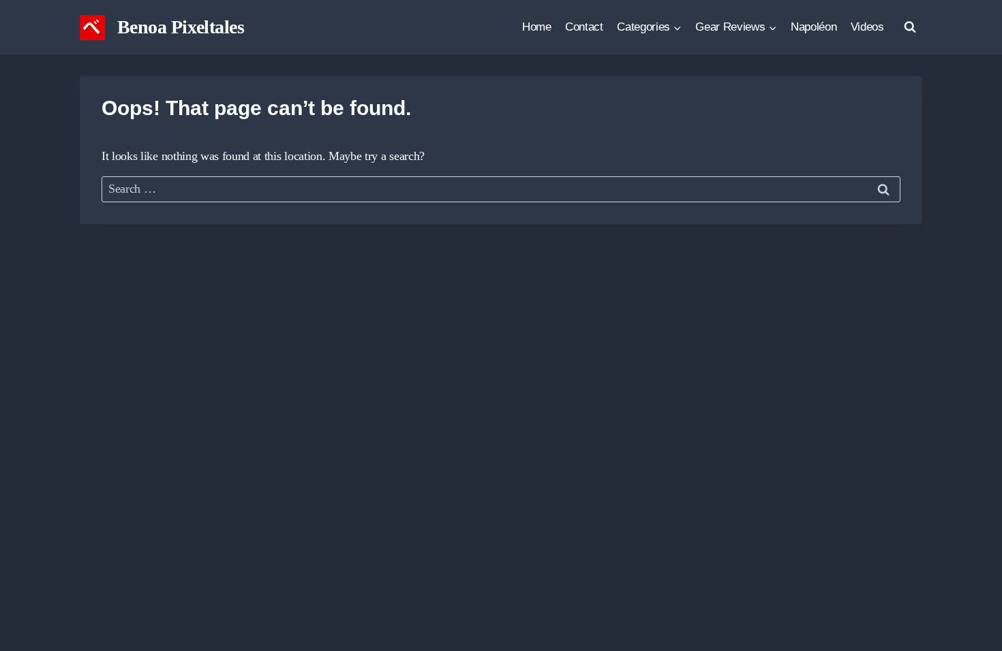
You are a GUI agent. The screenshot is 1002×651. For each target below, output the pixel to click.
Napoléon (813, 26)
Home (536, 26)
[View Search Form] (910, 27)
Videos (867, 26)
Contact (584, 26)
